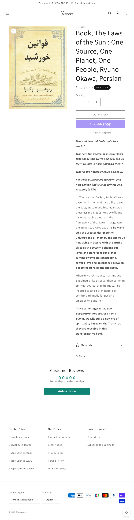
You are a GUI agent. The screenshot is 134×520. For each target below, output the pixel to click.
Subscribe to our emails (100, 444)
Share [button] (82, 356)
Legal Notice (55, 444)
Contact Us (93, 437)
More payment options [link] (100, 132)
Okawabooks (22, 512)
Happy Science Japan (20, 452)
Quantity (80, 95)
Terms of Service (57, 468)
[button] (7, 13)
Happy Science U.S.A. (20, 460)
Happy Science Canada (21, 468)
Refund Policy (56, 460)
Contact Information (59, 437)
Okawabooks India (19, 437)
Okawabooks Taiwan (20, 444)
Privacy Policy (55, 452)
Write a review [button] (67, 391)
